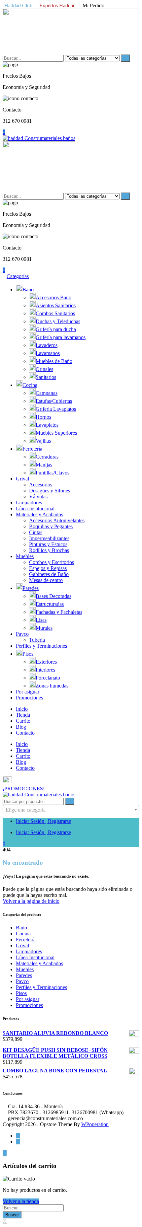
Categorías (18, 276)
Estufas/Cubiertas (54, 401)
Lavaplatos (47, 425)
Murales (44, 628)
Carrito (23, 721)
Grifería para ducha (56, 329)
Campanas (46, 393)
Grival (22, 478)
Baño (28, 289)
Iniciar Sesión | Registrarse (43, 821)
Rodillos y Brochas (49, 550)
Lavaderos (46, 345)
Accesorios (40, 484)
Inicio (22, 709)
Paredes (30, 588)
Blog (21, 727)
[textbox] (71, 810)
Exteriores (46, 662)
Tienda (23, 715)
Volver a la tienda (21, 1201)
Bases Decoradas (53, 596)
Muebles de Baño (54, 361)
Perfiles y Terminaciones (41, 646)
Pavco (22, 634)
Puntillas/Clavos (52, 472)
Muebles (25, 556)
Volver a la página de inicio (31, 901)
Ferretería (32, 449)
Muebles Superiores (56, 433)
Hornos (43, 417)
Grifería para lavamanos (61, 337)
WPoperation (95, 1124)
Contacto (25, 733)
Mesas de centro (46, 580)
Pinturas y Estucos (48, 544)
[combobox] (71, 809)
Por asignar (27, 691)
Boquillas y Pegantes (51, 526)
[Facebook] (18, 1135)
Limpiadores (29, 502)
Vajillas (43, 441)
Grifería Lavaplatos (56, 409)
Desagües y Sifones (49, 490)
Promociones (29, 697)
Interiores (45, 670)
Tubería (37, 640)
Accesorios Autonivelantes (57, 520)
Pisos (27, 654)
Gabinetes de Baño (49, 574)
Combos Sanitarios (55, 313)
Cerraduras (47, 457)
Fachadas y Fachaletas (59, 612)
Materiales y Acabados (39, 514)
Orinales (44, 369)
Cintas (35, 532)
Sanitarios (46, 377)
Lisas (41, 620)
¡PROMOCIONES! (24, 788)
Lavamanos (48, 353)
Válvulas (38, 496)
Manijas (44, 465)
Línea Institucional (35, 508)
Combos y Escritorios (51, 562)
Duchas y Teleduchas (58, 321)
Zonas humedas (52, 685)
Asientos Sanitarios (56, 305)
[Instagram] (18, 1141)
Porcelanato (48, 678)
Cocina (29, 385)
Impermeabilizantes (49, 538)
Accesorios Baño (53, 297)
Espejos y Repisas (48, 568)
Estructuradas (50, 604)
